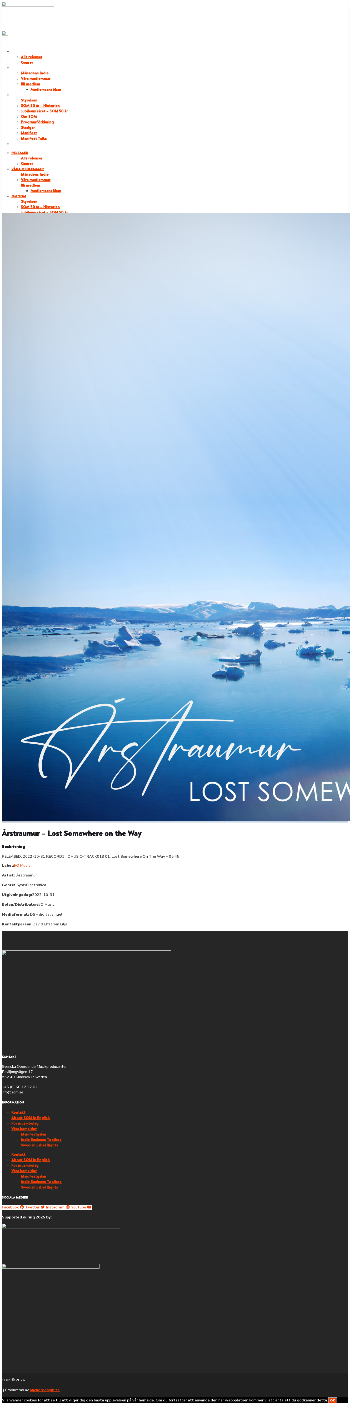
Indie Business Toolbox (41, 1139)
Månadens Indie (35, 73)
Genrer (27, 62)
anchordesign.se (45, 1390)
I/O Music (22, 865)
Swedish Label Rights (39, 1145)
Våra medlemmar (27, 67)
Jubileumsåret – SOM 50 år (44, 111)
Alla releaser (31, 56)
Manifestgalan (33, 1134)
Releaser (19, 51)
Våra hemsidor (24, 1128)
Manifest (29, 132)
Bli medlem (30, 84)
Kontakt (18, 1112)
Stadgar (28, 127)
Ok (332, 1400)
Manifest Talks (34, 138)
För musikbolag (25, 1123)
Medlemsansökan (45, 89)
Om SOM (18, 94)
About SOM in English (30, 1117)
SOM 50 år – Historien (40, 105)
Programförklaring (37, 122)
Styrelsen (29, 100)
